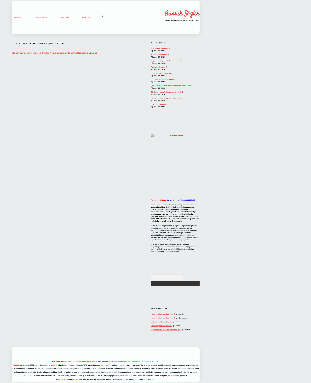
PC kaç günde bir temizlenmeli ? (164, 79)
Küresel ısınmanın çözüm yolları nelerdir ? (168, 98)
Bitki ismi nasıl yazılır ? (160, 104)
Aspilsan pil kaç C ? (159, 67)
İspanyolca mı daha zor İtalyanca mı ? (166, 329)
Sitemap (93, 53)
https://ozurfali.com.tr (55, 53)
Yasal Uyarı (64, 17)
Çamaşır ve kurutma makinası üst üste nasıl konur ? (171, 86)
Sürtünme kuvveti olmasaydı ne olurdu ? (167, 92)
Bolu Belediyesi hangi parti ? (162, 73)
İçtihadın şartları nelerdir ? (161, 322)
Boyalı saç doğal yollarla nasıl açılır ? (166, 61)
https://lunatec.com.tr (77, 53)
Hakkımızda (86, 17)
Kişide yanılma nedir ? (160, 54)
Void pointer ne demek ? (160, 48)
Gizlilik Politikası (41, 17)
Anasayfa (17, 17)
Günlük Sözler (182, 13)
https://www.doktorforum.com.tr (28, 53)
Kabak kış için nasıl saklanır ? (163, 314)
